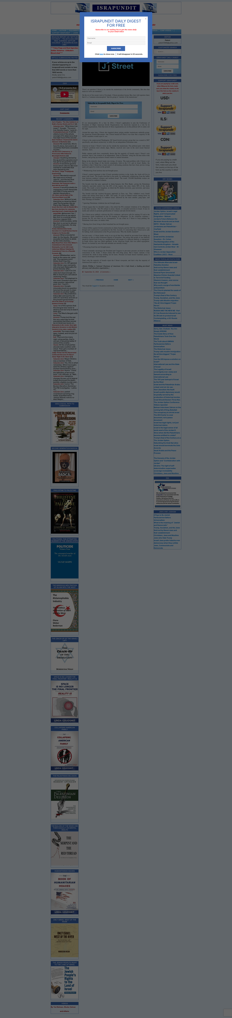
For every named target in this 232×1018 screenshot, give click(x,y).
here (101, 54)
